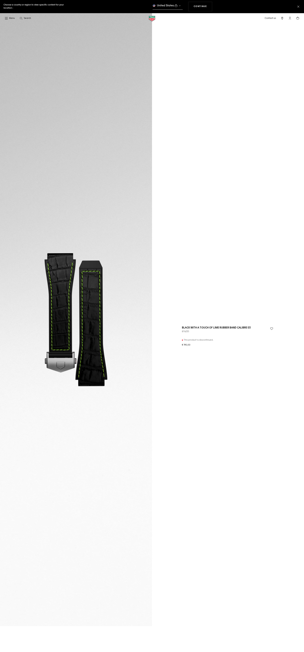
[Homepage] (152, 18)
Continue (203, 6)
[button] (290, 18)
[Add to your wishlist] (271, 328)
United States (165, 5)
